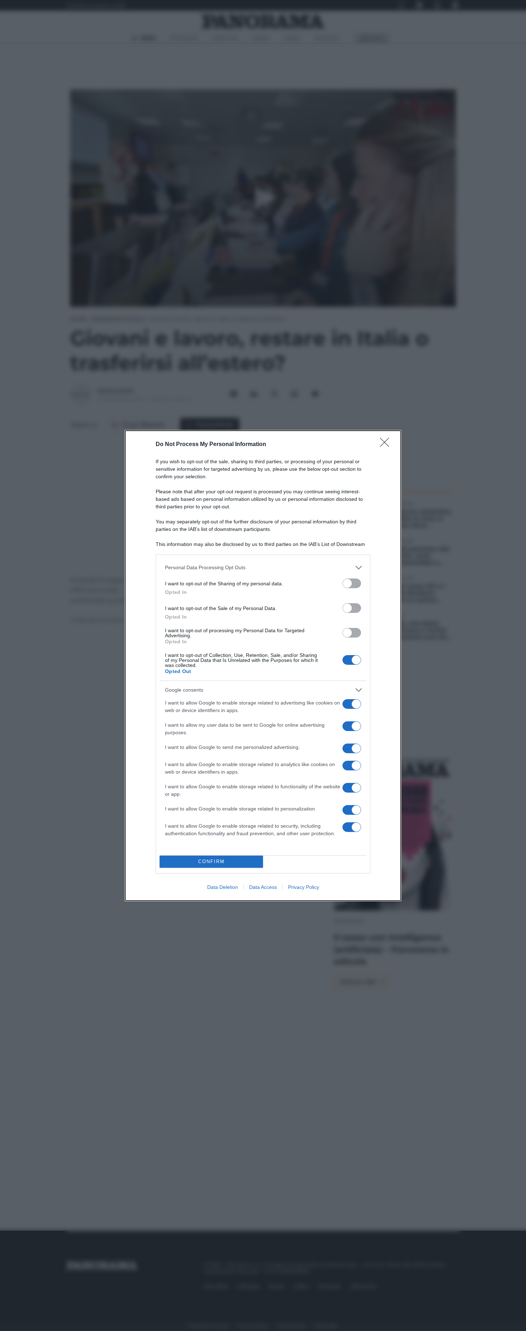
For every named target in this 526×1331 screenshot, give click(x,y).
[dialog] (263, 666)
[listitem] (263, 567)
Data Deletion (222, 887)
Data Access (263, 887)
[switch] (351, 583)
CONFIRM (211, 861)
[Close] (387, 444)
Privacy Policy (303, 887)
